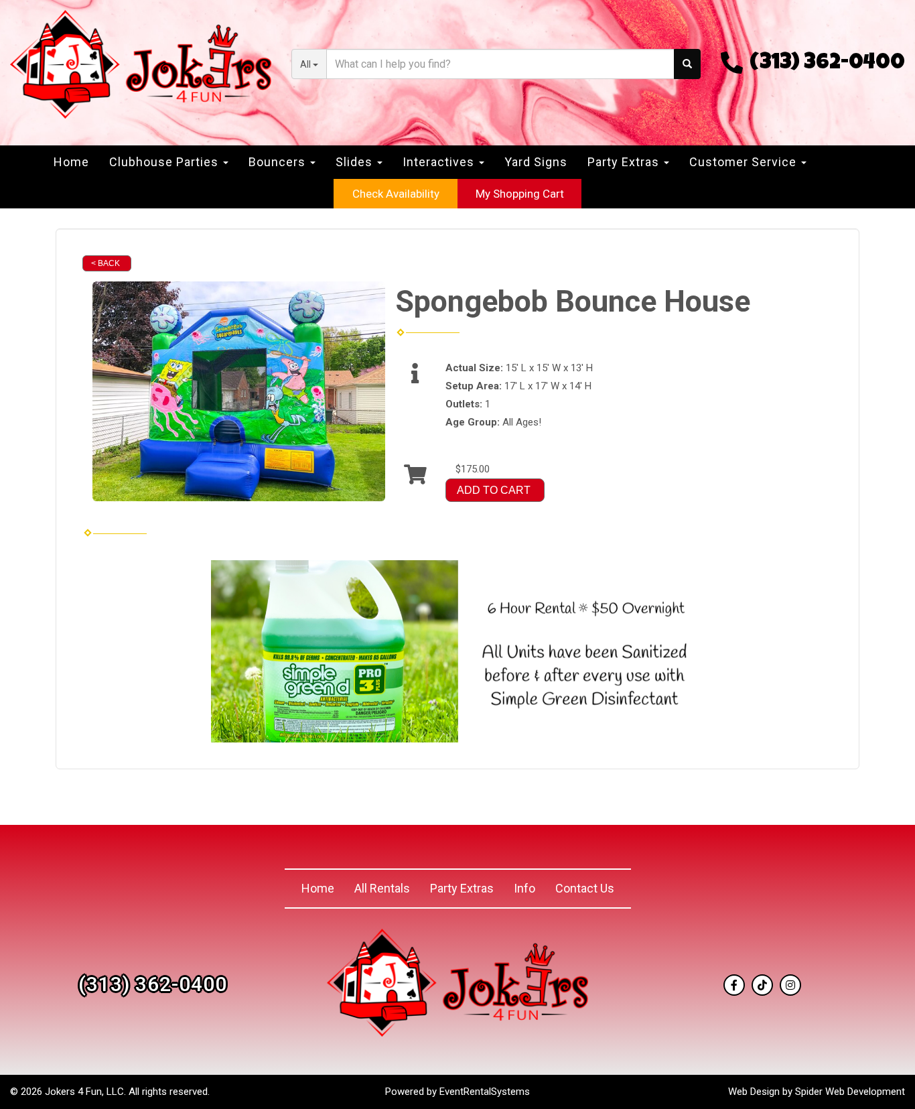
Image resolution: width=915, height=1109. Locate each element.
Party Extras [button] (624, 162)
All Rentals (382, 888)
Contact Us (584, 888)
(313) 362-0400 (827, 64)
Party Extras (462, 888)
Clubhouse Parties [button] (165, 162)
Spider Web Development (850, 1092)
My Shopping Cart (520, 193)
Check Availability (395, 193)
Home (71, 162)
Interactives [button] (440, 162)
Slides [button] (356, 162)
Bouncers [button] (279, 162)
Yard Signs (535, 162)
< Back (105, 263)
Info (524, 888)
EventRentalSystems (484, 1092)
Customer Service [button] (744, 162)
